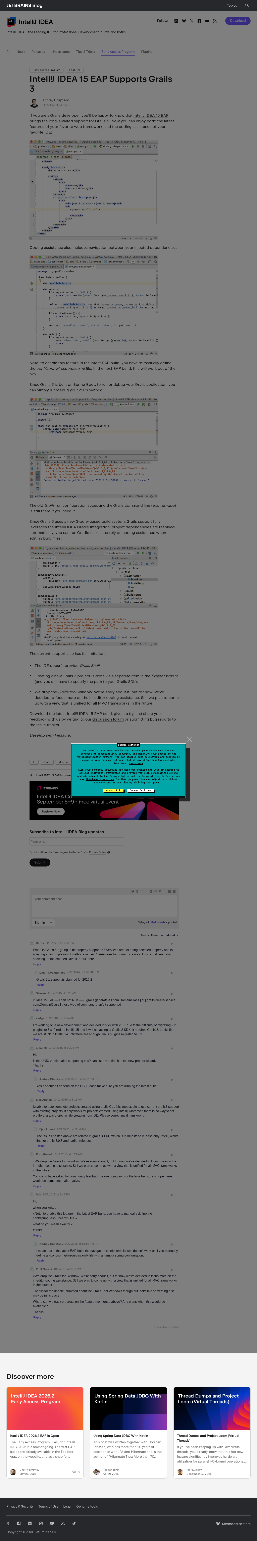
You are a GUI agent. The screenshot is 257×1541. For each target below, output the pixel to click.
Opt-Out (157, 782)
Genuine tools (87, 1506)
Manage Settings (140, 790)
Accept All (113, 790)
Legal (67, 1506)
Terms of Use (150, 776)
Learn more (136, 763)
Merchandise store (235, 1526)
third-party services (100, 779)
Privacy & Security (20, 1506)
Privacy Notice (119, 776)
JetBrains (42, 1532)
